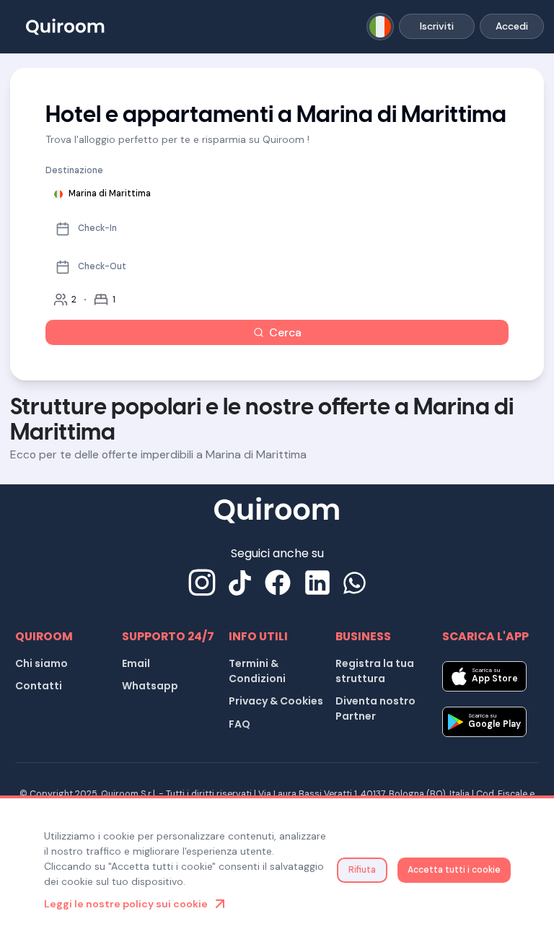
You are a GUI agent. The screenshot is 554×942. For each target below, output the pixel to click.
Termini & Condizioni (257, 671)
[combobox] (380, 27)
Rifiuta (362, 870)
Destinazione (74, 170)
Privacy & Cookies (276, 701)
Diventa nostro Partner (375, 708)
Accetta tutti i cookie (454, 870)
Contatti (38, 686)
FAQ (239, 724)
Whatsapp (150, 686)
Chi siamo (41, 663)
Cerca (285, 332)
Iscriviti (437, 25)
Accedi (512, 25)
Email (136, 663)
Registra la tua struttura (374, 671)
